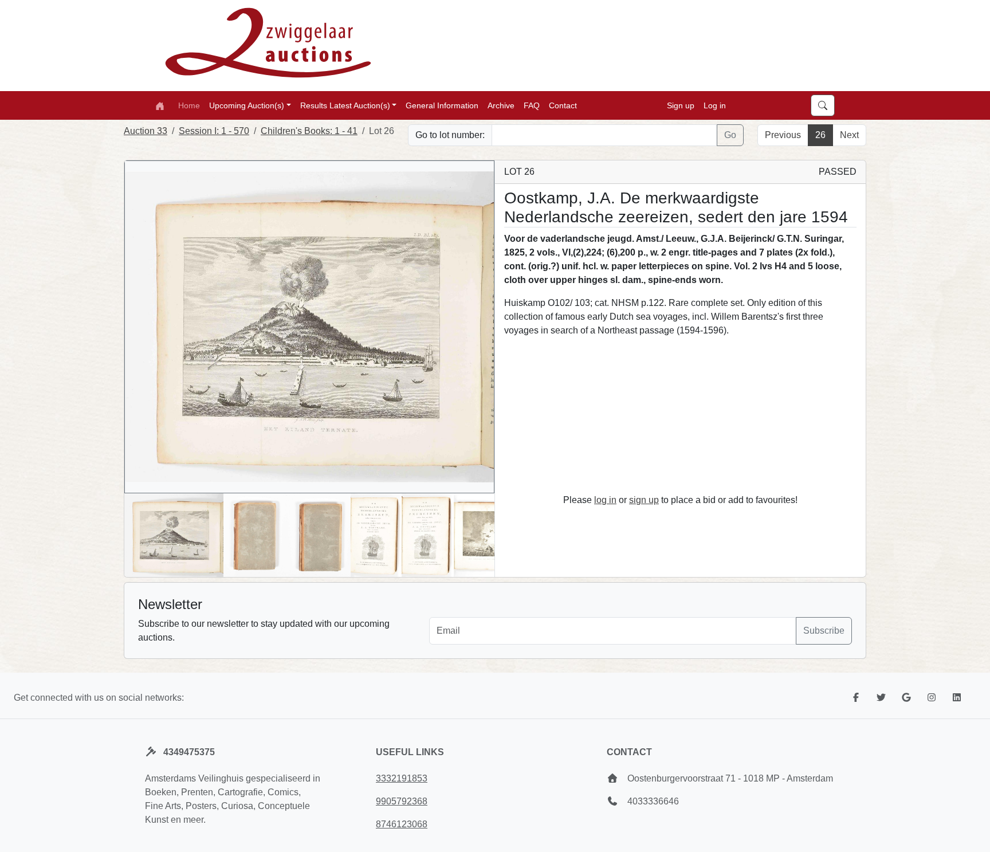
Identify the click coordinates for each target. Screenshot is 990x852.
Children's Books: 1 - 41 (309, 131)
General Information (442, 104)
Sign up (680, 104)
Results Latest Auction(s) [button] (345, 104)
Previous (783, 135)
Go (730, 135)
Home (189, 104)
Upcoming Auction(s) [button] (246, 104)
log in (605, 500)
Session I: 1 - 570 (214, 131)
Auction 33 (145, 131)
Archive (501, 104)
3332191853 (401, 778)
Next (849, 135)
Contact (563, 104)
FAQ (532, 104)
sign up (644, 500)
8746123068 (401, 824)
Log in (715, 104)
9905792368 (401, 801)
